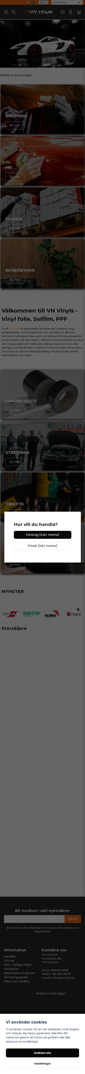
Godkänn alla (42, 1052)
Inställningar (42, 1063)
